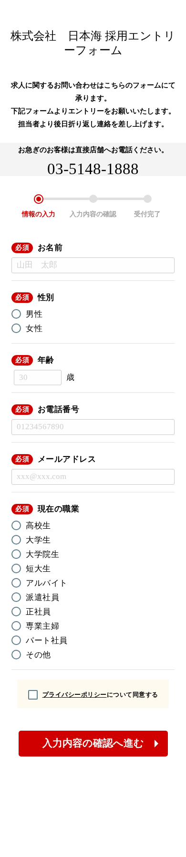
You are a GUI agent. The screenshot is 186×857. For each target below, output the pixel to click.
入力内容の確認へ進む (93, 743)
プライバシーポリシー (74, 694)
